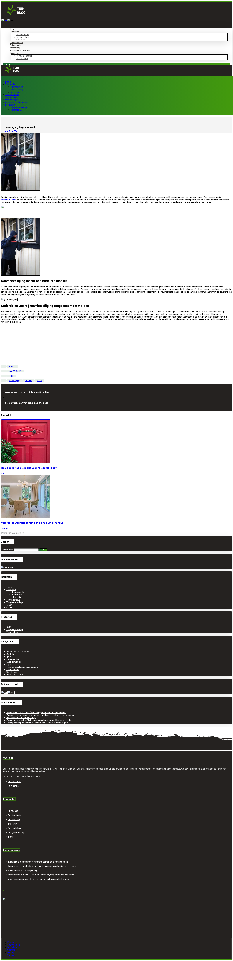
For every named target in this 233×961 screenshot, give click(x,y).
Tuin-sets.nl (13, 786)
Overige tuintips (13, 662)
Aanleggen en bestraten (17, 651)
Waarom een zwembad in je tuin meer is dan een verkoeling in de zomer (40, 715)
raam (39, 380)
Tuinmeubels (12, 632)
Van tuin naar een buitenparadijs (21, 717)
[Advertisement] (116, 344)
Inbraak (28, 380)
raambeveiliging (8, 199)
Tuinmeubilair (12, 669)
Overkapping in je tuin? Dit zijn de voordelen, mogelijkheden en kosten (39, 720)
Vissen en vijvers (14, 674)
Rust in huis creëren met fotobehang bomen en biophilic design (36, 712)
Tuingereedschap (14, 602)
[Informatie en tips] (15, 14)
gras (8, 656)
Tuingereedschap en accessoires (22, 667)
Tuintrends (11, 589)
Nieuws (10, 605)
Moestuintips (12, 659)
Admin (12, 366)
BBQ (8, 627)
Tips (11, 376)
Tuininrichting (18, 594)
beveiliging (14, 380)
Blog (10, 837)
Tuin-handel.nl (14, 781)
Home (9, 587)
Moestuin (16, 597)
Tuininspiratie (18, 592)
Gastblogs (5, 528)
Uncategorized (13, 672)
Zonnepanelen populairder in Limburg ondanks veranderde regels (37, 722)
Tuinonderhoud (13, 600)
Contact (10, 607)
